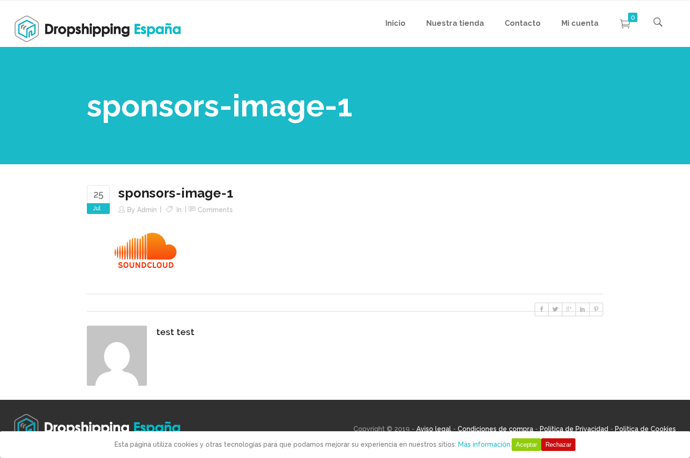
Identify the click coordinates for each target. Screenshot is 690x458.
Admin (147, 210)
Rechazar (558, 444)
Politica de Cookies (645, 429)
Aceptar (526, 444)
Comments (215, 210)
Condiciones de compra (495, 429)
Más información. (485, 444)
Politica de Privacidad (574, 429)
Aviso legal (433, 429)
